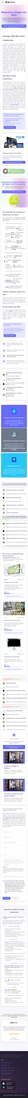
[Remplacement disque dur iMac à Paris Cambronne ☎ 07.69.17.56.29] (14, 608)
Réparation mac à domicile (8, 1070)
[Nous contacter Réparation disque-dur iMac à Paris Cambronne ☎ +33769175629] (14, 171)
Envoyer (6, 898)
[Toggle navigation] (3, 2)
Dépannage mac (5, 1065)
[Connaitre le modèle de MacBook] (14, 757)
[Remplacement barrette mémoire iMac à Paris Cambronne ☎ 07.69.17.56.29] (14, 644)
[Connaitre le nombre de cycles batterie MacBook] (14, 785)
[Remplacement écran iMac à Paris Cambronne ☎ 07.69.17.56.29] (14, 570)
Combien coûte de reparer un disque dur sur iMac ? (13, 917)
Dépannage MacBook (6, 1073)
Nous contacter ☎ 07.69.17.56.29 (14, 26)
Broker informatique (6, 1062)
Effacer (15, 898)
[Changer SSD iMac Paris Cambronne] (10, 2)
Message (5, 866)
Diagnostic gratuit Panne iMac (14, 162)
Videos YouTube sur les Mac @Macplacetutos (14, 747)
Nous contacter (9, 127)
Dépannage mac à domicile (8, 1068)
